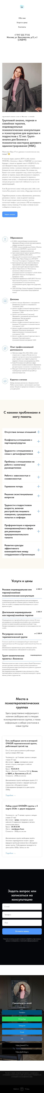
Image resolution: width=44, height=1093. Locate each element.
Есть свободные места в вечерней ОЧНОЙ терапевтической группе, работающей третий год (21, 743)
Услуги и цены (22, 22)
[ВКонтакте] (23, 47)
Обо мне (22, 18)
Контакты (22, 27)
